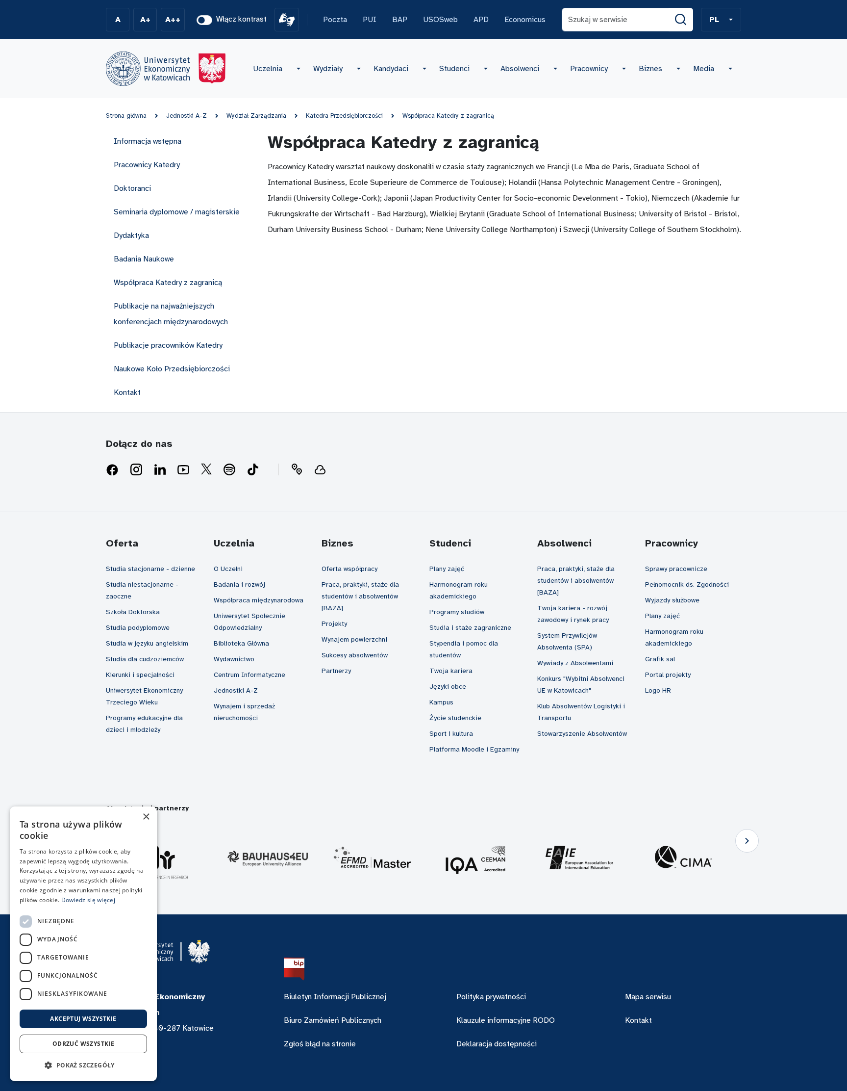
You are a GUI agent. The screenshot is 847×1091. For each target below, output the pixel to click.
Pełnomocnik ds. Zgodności (687, 584)
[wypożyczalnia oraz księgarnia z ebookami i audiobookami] (320, 470)
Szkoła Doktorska (133, 612)
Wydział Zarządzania (256, 116)
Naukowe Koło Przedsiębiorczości (172, 369)
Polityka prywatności (491, 997)
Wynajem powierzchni (354, 639)
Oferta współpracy (349, 569)
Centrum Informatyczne (249, 675)
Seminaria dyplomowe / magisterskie (177, 212)
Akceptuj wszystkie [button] (83, 1018)
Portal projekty (668, 675)
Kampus (441, 702)
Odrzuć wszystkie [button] (83, 1043)
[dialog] (83, 943)
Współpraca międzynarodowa (258, 600)
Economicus (525, 20)
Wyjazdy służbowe (672, 600)
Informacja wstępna (147, 141)
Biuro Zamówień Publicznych (332, 1020)
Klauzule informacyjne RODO (505, 1020)
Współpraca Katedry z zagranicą (448, 116)
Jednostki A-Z (186, 116)
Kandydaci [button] (391, 69)
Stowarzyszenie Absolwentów (582, 733)
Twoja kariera (451, 671)
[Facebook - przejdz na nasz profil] (112, 470)
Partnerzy (336, 671)
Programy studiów (456, 612)
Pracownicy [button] (589, 69)
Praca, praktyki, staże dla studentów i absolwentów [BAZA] (360, 596)
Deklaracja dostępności (496, 1044)
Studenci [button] (454, 69)
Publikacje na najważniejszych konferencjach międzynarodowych (171, 314)
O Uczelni (228, 569)
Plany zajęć (446, 569)
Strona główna (126, 116)
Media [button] (703, 69)
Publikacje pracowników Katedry (168, 345)
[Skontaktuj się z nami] (296, 470)
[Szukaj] (681, 19)
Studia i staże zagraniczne (470, 627)
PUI (369, 20)
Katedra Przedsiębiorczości (344, 116)
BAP (399, 20)
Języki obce (447, 686)
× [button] (145, 817)
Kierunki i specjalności (140, 675)
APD (481, 20)
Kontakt (127, 392)
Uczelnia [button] (267, 69)
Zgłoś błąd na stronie (320, 1044)
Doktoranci (132, 188)
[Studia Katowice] (165, 68)
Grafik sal (660, 659)
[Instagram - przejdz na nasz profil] (136, 470)
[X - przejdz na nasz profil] (206, 470)
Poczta (335, 20)
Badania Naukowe (144, 259)
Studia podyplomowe (138, 627)
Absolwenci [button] (519, 69)
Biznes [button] (650, 69)
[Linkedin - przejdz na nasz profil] (160, 470)
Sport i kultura (451, 733)
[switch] (204, 20)
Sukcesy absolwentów (355, 655)
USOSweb (440, 20)
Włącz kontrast (241, 19)
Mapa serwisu (648, 997)
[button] (721, 19)
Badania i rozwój (239, 584)
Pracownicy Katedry (147, 165)
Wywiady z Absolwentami (575, 663)
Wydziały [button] (328, 69)
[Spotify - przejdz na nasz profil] (229, 470)
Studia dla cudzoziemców (145, 659)
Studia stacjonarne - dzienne (150, 569)
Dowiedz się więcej (88, 900)
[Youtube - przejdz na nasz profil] (183, 470)
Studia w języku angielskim (147, 643)
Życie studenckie (455, 718)
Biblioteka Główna (241, 643)
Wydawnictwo (234, 659)
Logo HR (658, 690)
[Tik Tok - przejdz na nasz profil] (253, 470)
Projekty (334, 624)
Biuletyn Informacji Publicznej (335, 997)
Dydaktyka (131, 235)
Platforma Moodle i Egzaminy (474, 749)
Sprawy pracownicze (676, 569)
